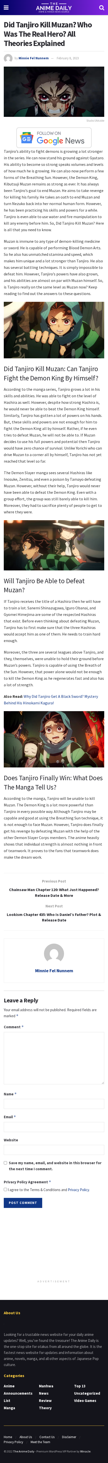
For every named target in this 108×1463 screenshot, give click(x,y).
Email (10, 1116)
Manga (9, 1407)
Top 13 (80, 1386)
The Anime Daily (23, 1451)
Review (45, 1400)
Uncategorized (87, 1393)
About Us (26, 1437)
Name (10, 1094)
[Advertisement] (54, 1244)
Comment (14, 1027)
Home (8, 1437)
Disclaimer (69, 1437)
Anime (9, 1386)
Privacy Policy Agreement (27, 1182)
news (43, 1393)
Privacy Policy (78, 1189)
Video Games (85, 1400)
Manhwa (46, 1386)
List (7, 1400)
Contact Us (47, 1437)
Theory (45, 1407)
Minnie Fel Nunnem (34, 58)
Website (11, 1140)
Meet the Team (40, 1442)
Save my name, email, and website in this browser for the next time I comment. (55, 1165)
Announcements (18, 1393)
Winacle (85, 1451)
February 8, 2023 (68, 58)
